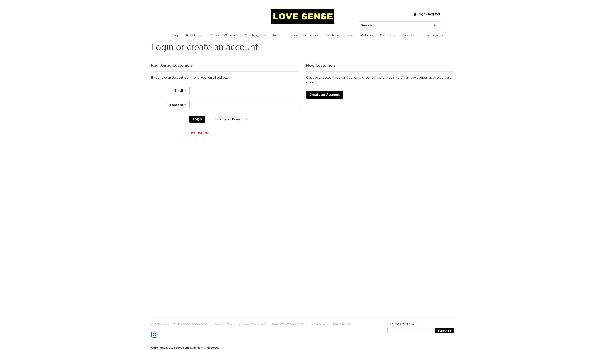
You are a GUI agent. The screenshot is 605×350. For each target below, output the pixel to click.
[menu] (307, 35)
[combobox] (399, 25)
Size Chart (318, 324)
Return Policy (254, 324)
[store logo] (302, 16)
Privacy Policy (225, 324)
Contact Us (342, 324)
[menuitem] (175, 35)
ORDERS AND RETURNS (288, 324)
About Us (158, 324)
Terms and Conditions (189, 324)
